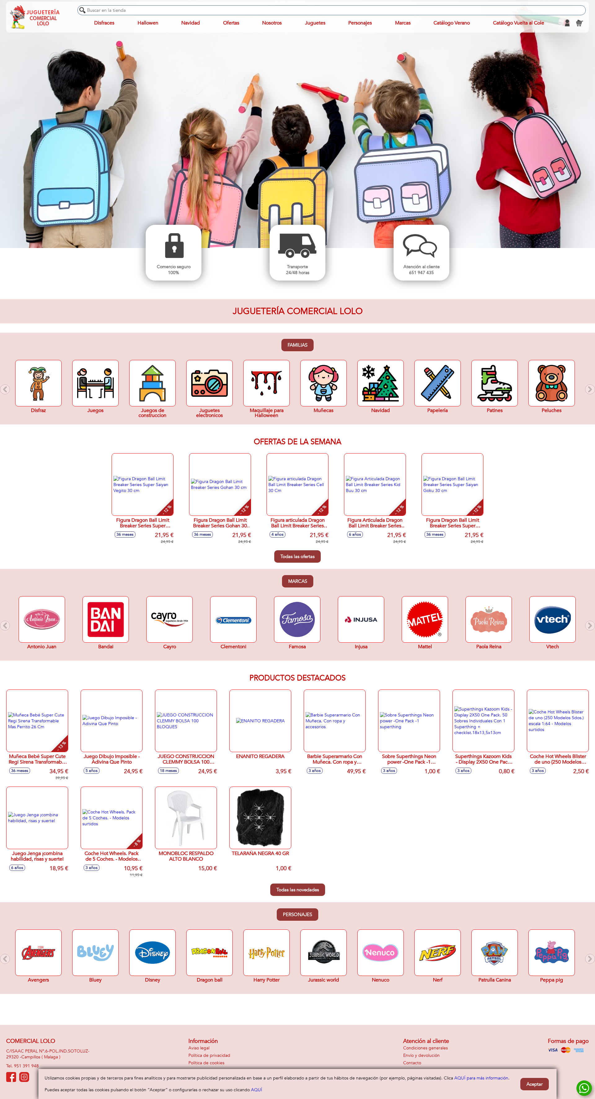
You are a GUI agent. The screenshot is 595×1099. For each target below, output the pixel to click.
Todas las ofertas (297, 556)
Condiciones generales (425, 1048)
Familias (297, 345)
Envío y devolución (421, 1055)
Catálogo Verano (452, 23)
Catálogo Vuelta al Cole (518, 23)
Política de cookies (206, 1063)
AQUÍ (256, 1090)
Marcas (297, 581)
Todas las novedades (297, 890)
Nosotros (272, 23)
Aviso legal (198, 1048)
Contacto (412, 1063)
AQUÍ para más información (481, 1078)
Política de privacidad (209, 1055)
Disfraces (104, 23)
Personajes (297, 914)
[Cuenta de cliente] (567, 23)
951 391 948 (26, 1066)
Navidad (190, 23)
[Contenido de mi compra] (579, 23)
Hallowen (148, 23)
